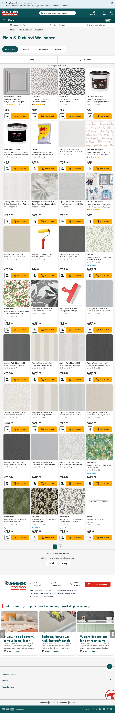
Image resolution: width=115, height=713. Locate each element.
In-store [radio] (26, 49)
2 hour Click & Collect (97, 25)
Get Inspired (37, 584)
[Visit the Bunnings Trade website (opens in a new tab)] (108, 20)
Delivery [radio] (58, 49)
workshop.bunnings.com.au (41, 596)
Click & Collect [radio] (42, 49)
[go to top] (109, 666)
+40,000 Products (58, 25)
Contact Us (53, 702)
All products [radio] (10, 49)
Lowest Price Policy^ (20, 25)
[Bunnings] (10, 15)
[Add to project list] (7, 116)
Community (43, 702)
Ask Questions (57, 584)
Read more (65, 5)
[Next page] (66, 546)
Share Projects (77, 584)
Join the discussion (99, 584)
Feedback (63, 702)
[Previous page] (49, 546)
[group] (34, 49)
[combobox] (57, 13)
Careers (72, 702)
